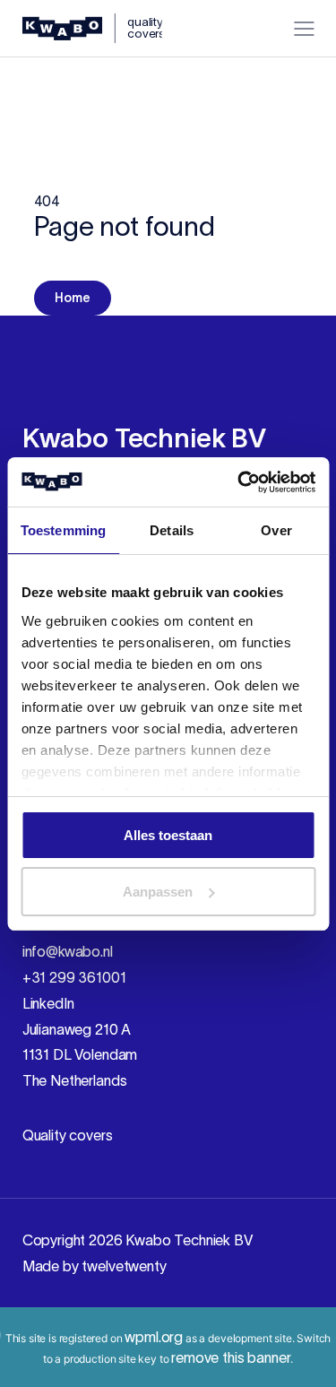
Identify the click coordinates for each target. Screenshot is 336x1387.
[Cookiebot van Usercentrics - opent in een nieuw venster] (239, 482)
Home (72, 297)
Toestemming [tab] (63, 530)
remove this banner (230, 1357)
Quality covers (67, 1135)
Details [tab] (172, 530)
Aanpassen (158, 891)
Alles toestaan (168, 835)
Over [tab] (276, 530)
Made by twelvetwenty (94, 1266)
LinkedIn (48, 1003)
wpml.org (154, 1337)
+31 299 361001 (74, 977)
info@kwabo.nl (67, 951)
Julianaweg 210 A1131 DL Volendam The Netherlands (79, 1055)
